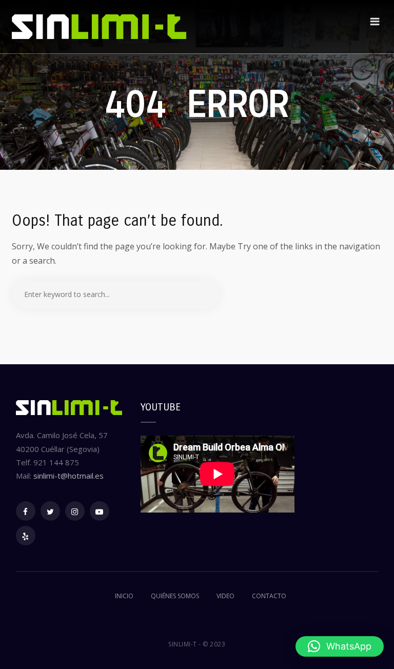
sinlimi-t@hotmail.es (68, 475)
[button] (340, 646)
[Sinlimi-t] (99, 26)
